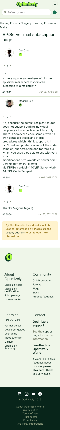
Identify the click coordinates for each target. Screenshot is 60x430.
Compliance (30, 420)
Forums (15, 23)
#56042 (7, 177)
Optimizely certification (11, 290)
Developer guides (14, 329)
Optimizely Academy (10, 347)
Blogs (36, 288)
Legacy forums (32, 23)
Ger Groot (24, 50)
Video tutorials (13, 337)
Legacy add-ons (15, 232)
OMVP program (42, 280)
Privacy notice (30, 410)
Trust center (30, 416)
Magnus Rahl (26, 100)
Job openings (12, 295)
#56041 (6, 92)
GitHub (8, 341)
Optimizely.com (13, 284)
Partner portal (12, 325)
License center (12, 299)
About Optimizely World (30, 406)
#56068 (7, 214)
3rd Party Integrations (30, 423)
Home (4, 23)
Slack (36, 292)
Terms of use (30, 413)
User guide (10, 333)
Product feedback (43, 296)
